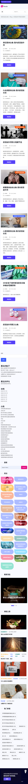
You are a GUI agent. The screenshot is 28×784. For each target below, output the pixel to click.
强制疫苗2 (5, 729)
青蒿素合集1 (16, 758)
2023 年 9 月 (4, 395)
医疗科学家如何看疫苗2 (9, 726)
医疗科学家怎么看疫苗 (6, 412)
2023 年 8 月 (4, 397)
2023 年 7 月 (4, 399)
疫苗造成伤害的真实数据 (7, 445)
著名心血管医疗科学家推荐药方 (8, 368)
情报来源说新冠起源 (6, 425)
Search (24, 467)
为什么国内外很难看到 (6, 681)
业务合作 (3, 410)
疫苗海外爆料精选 (5, 439)
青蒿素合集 (5, 758)
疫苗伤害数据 (13, 736)
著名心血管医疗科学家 (6, 634)
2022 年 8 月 (4, 401)
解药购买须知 (4, 453)
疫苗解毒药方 (4, 443)
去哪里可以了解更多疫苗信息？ (8, 374)
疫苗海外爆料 (4, 437)
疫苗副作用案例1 (7, 742)
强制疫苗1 (22, 726)
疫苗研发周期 (4, 441)
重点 (14, 755)
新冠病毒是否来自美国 (6, 429)
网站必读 (13, 752)
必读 (2, 423)
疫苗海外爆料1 (6, 749)
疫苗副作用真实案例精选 (7, 433)
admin (5, 48)
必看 (14, 729)
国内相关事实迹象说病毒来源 (8, 417)
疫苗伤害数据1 (6, 739)
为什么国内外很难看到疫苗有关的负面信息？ (11, 372)
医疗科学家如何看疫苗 (8, 719)
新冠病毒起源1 (18, 732)
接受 (7, 779)
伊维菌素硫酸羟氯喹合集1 (9, 716)
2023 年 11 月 (4, 391)
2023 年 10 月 (4, 393)
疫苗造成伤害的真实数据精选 (8, 447)
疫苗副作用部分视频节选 (12, 142)
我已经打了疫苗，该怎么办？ (8, 370)
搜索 (2, 353)
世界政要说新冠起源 (6, 408)
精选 (4, 752)
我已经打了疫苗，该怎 (6, 658)
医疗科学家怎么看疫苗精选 (7, 414)
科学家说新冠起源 (5, 451)
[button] (12, 605)
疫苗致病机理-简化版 (6, 376)
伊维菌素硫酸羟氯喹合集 (8, 713)
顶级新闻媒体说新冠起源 (7, 457)
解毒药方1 (5, 755)
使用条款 (12, 776)
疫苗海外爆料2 (18, 749)
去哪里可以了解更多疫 (6, 703)
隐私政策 (6, 776)
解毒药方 (22, 752)
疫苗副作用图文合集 (11, 324)
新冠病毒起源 (6, 732)
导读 (2, 419)
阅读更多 (9, 65)
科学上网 (3, 449)
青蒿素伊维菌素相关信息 (7, 455)
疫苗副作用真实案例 (6, 431)
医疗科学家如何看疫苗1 (8, 723)
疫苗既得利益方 (4, 435)
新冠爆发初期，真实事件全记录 (8, 427)
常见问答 (3, 421)
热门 (4, 736)
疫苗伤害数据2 (18, 739)
